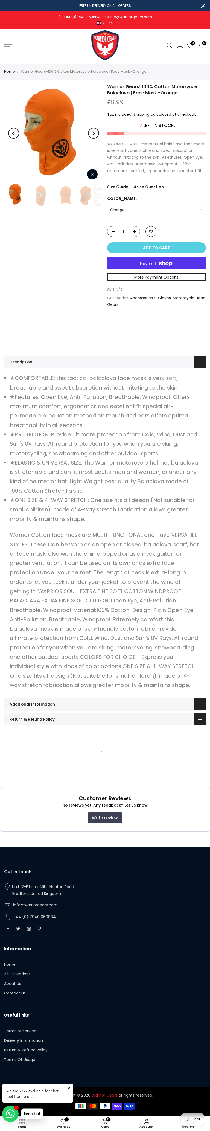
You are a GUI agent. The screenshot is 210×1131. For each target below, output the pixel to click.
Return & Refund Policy (26, 1050)
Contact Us (15, 993)
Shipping (141, 114)
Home (9, 71)
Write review (105, 817)
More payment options (156, 277)
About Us (12, 983)
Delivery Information (23, 1040)
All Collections (17, 974)
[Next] (93, 133)
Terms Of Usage (19, 1059)
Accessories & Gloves (150, 298)
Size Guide (117, 187)
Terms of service (20, 1031)
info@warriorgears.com (35, 905)
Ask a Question (149, 187)
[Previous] (13, 133)
